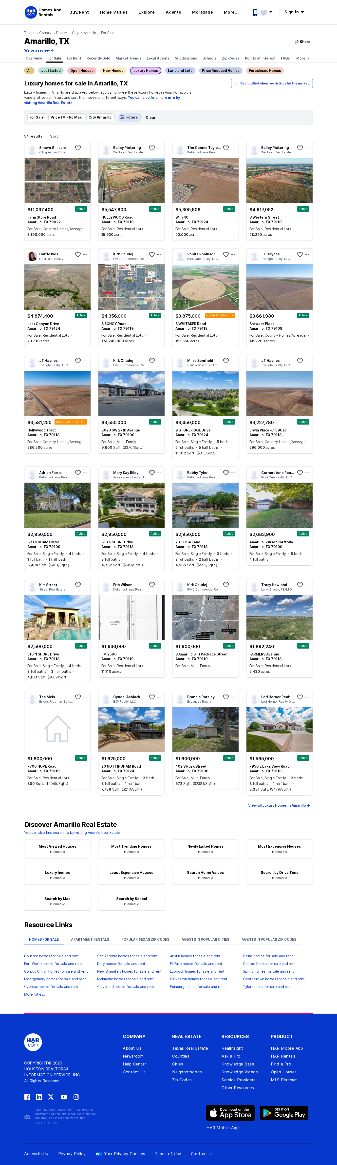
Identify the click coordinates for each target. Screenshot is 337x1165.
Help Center (134, 1064)
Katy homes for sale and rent (121, 963)
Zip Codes (182, 1079)
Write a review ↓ (39, 50)
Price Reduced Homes (221, 70)
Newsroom (133, 1056)
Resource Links (48, 925)
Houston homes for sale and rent (51, 956)
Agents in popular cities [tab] (205, 939)
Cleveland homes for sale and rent (125, 986)
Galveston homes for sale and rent (198, 979)
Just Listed (51, 70)
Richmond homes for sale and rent (125, 979)
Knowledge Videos (240, 1071)
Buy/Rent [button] (79, 12)
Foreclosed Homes (265, 70)
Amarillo (90, 33)
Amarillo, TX (46, 41)
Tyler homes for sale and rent (267, 986)
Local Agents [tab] (158, 58)
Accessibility (36, 1153)
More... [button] (231, 12)
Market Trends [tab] (128, 58)
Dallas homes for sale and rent (268, 956)
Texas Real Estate (190, 1048)
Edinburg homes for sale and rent (197, 986)
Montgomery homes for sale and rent (55, 979)
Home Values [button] (114, 12)
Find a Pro (281, 1064)
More (302, 58)
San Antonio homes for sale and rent (127, 956)
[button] (268, 12)
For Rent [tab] (74, 58)
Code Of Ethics (46, 1122)
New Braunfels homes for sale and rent (129, 971)
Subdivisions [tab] (186, 58)
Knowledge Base (238, 1064)
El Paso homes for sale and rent (196, 963)
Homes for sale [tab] (44, 939)
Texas (29, 33)
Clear (150, 117)
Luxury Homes (145, 70)
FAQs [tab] (285, 58)
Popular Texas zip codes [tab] (145, 939)
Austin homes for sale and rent (195, 956)
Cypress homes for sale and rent (51, 986)
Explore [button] (147, 12)
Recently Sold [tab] (98, 58)
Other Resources (238, 1087)
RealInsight (232, 1048)
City (75, 33)
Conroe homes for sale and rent (269, 963)
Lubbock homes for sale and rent (197, 971)
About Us (132, 1048)
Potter (61, 33)
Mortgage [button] (202, 12)
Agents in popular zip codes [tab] (269, 939)
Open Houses (82, 70)
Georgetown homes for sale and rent (274, 979)
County (45, 33)
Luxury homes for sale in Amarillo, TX (76, 83)
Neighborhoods (187, 1071)
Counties (180, 1056)
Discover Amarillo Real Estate (70, 825)
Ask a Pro (231, 1056)
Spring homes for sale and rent (268, 971)
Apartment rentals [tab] (90, 939)
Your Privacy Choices (124, 1153)
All (29, 70)
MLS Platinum (284, 1079)
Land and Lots (180, 70)
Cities (177, 1064)
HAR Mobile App (287, 1048)
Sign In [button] (292, 11)
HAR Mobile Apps (223, 1127)
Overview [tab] (34, 58)
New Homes (113, 70)
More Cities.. (34, 994)
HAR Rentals (283, 1056)
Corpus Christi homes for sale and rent (56, 971)
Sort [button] (54, 136)
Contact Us (134, 1071)
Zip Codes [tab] (231, 58)
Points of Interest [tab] (260, 58)
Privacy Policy (72, 1153)
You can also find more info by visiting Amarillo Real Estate (72, 832)
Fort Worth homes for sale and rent (53, 963)
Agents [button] (173, 12)
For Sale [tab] (54, 58)
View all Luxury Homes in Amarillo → (279, 805)
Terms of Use (168, 1153)
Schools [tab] (209, 58)
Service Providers (239, 1079)
